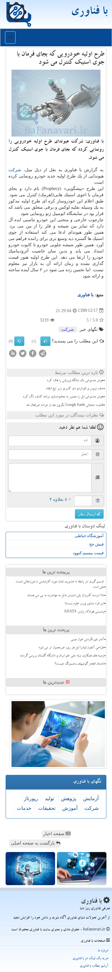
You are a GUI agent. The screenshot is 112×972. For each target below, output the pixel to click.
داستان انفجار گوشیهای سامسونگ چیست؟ (79, 664)
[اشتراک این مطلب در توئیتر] (22, 353)
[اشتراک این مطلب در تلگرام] (42, 353)
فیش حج (96, 544)
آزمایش (91, 798)
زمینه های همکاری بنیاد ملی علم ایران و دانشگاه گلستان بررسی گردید (62, 656)
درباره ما (103, 951)
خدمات (24, 808)
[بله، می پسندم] (45, 341)
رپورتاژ (31, 798)
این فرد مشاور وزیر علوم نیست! (84, 604)
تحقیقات (46, 808)
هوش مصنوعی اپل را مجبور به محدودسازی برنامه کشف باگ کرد (63, 397)
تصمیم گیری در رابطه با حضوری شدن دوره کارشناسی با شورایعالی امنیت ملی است (60, 584)
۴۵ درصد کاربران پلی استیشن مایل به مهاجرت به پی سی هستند (65, 596)
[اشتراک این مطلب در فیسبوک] (32, 353)
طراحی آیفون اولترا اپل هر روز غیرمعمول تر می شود (71, 648)
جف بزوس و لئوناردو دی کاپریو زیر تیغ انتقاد (74, 389)
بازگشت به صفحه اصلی (33, 843)
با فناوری (89, 12)
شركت (14, 169)
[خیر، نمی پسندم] (19, 341)
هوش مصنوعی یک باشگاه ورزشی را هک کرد (75, 381)
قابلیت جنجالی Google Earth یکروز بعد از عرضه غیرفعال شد (64, 405)
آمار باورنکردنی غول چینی (87, 640)
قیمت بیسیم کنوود (88, 553)
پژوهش (68, 798)
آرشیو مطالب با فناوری (94, 966)
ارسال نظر (87, 514)
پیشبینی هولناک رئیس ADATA (84, 612)
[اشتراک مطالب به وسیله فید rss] (12, 353)
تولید (49, 798)
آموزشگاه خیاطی (89, 535)
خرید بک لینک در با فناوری (90, 959)
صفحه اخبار (54, 833)
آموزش (69, 808)
